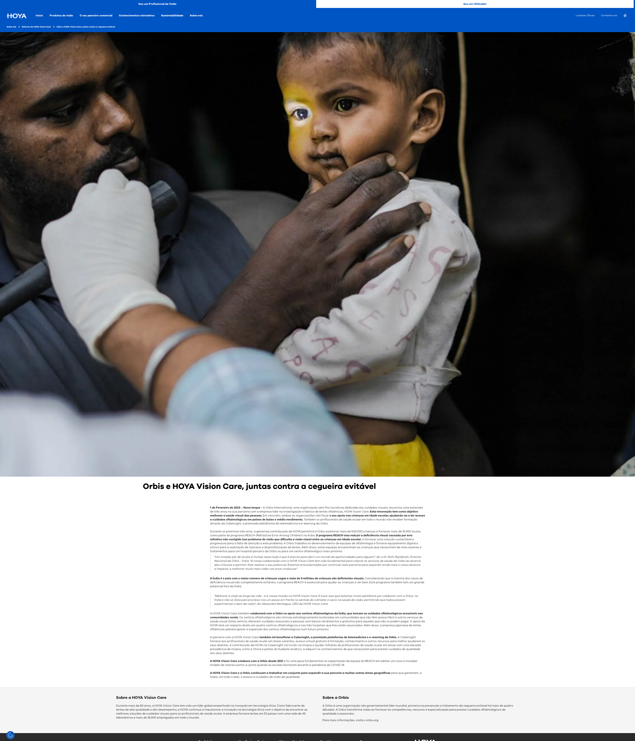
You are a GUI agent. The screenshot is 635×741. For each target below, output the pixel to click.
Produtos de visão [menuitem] (61, 15)
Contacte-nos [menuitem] (609, 15)
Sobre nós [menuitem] (196, 15)
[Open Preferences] (10, 735)
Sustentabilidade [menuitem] (172, 15)
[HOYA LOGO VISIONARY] (16, 16)
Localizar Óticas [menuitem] (585, 15)
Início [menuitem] (39, 15)
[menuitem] (628, 16)
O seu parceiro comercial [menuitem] (96, 15)
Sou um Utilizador (475, 4)
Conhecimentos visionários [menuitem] (136, 15)
